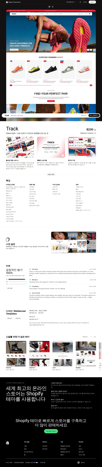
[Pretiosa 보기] (68, 242)
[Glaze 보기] (59, 242)
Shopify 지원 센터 (65, 446)
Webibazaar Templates (86, 133)
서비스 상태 (82, 454)
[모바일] (52, 7)
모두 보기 (85, 337)
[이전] (91, 337)
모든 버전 (40, 312)
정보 (80, 446)
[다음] (95, 337)
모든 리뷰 (9, 288)
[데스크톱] (49, 7)
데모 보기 (83, 115)
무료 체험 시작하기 (51, 431)
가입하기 (92, 2)
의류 (25, 446)
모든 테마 (18, 318)
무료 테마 (44, 449)
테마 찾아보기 (70, 2)
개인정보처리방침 (19, 462)
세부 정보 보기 (33, 312)
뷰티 (25, 449)
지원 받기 (9, 318)
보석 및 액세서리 (28, 452)
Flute (8, 133)
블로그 (62, 454)
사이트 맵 (42, 462)
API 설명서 (63, 449)
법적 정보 (81, 452)
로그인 (85, 2)
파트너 (80, 449)
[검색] (80, 2)
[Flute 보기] (78, 242)
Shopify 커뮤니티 (65, 452)
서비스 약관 (9, 462)
